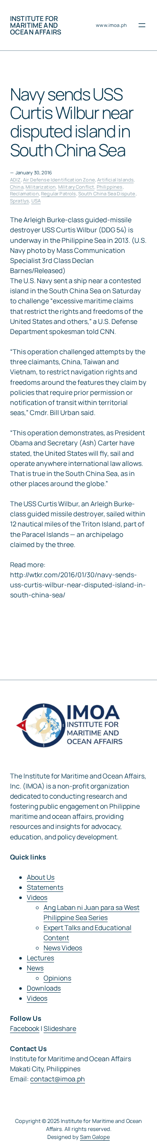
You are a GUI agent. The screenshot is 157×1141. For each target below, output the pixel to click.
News (35, 968)
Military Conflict (76, 187)
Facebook (24, 1028)
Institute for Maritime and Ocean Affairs (35, 25)
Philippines (110, 187)
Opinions (57, 978)
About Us (40, 877)
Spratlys (19, 200)
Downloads (44, 988)
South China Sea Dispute (107, 193)
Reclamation (24, 193)
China (16, 187)
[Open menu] (142, 25)
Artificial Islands (115, 179)
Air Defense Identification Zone (59, 179)
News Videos (63, 947)
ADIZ (15, 179)
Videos (37, 897)
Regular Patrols (58, 193)
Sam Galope (95, 1137)
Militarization (41, 187)
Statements (45, 887)
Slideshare (60, 1028)
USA (36, 200)
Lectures (40, 957)
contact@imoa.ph (57, 1078)
